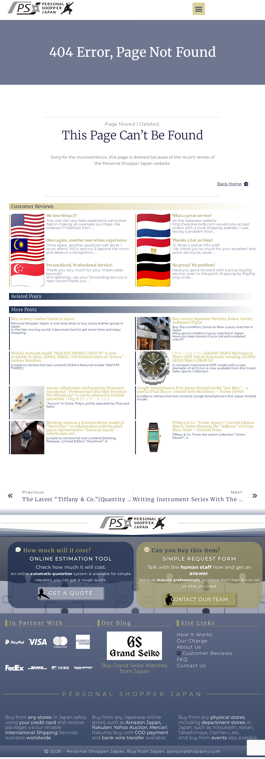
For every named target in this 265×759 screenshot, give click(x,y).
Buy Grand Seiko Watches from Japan (134, 668)
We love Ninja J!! (61, 215)
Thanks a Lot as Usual (192, 240)
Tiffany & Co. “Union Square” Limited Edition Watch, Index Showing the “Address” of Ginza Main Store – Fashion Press (213, 426)
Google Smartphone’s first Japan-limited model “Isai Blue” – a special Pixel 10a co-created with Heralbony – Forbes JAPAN (192, 390)
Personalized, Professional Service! (79, 265)
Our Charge (192, 641)
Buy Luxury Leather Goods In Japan (42, 318)
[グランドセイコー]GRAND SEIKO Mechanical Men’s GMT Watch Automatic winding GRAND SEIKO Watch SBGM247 (214, 357)
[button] (199, 9)
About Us (189, 647)
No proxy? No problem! (193, 265)
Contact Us (191, 666)
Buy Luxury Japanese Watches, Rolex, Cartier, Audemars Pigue (212, 320)
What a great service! (192, 215)
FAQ (182, 659)
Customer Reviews (207, 653)
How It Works (195, 634)
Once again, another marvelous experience (86, 240)
